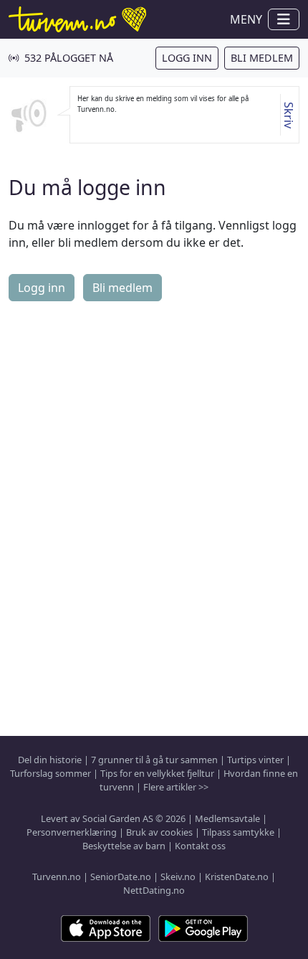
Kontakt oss (200, 845)
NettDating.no (154, 890)
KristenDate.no (237, 876)
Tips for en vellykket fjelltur (157, 773)
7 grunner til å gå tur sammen (154, 759)
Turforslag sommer (50, 773)
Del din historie (50, 759)
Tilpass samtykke (238, 832)
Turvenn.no (56, 876)
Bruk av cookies (159, 832)
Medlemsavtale (227, 818)
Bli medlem (262, 58)
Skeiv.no (178, 876)
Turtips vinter (255, 759)
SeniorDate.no (120, 876)
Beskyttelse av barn (123, 845)
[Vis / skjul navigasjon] (283, 19)
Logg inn (187, 58)
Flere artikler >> (175, 786)
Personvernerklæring (72, 832)
